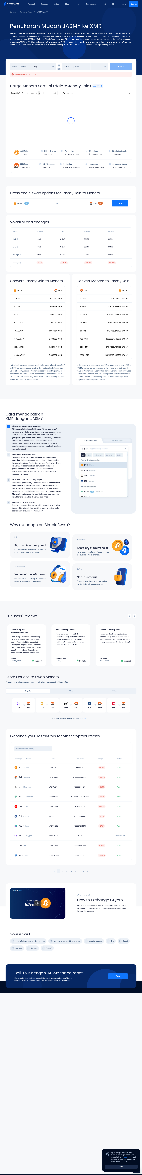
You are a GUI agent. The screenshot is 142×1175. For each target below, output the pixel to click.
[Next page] (87, 871)
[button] (38, 438)
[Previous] (129, 616)
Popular (28, 691)
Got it (121, 1167)
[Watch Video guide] (37, 903)
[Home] (14, 4)
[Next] (134, 616)
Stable (71, 691)
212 (83, 871)
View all (83, 719)
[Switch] (59, 69)
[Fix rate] (59, 65)
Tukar (118, 976)
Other (114, 691)
